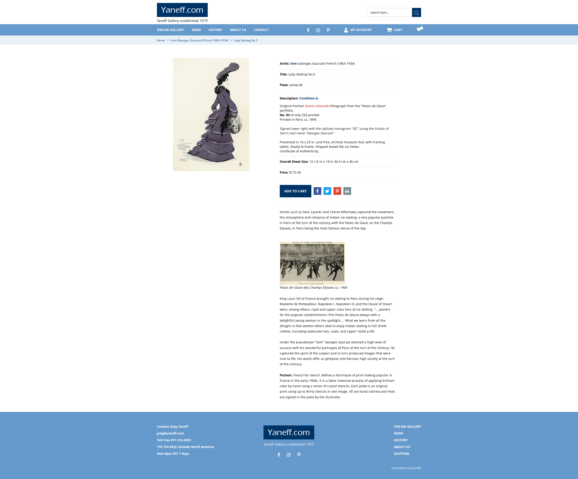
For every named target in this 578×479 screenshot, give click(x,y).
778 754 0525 (167, 447)
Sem (293, 63)
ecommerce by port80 (406, 468)
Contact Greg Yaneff (172, 426)
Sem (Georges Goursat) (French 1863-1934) (199, 40)
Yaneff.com (182, 10)
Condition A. (309, 98)
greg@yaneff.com (170, 433)
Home (161, 40)
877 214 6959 (181, 440)
